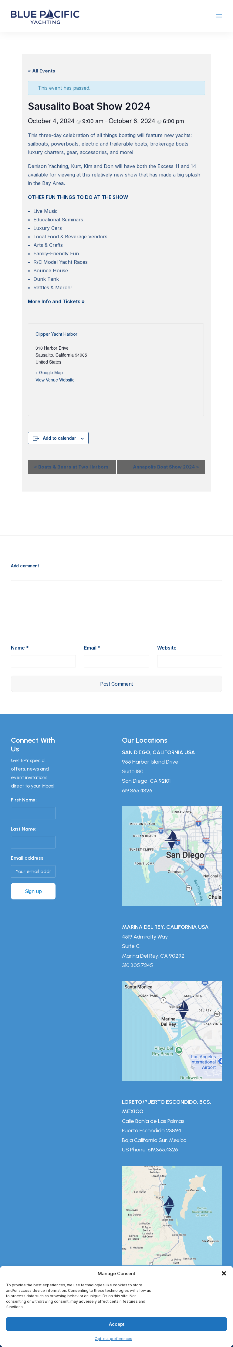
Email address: (28, 858)
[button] (224, 1273)
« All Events (41, 71)
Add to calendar (59, 438)
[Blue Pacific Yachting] (45, 16)
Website (167, 648)
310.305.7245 (137, 965)
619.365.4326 (137, 790)
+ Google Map (49, 372)
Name (20, 648)
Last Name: (23, 829)
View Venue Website (55, 380)
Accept (116, 1324)
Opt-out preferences (113, 1338)
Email (92, 648)
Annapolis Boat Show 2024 (166, 467)
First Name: (24, 800)
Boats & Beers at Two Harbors (71, 467)
